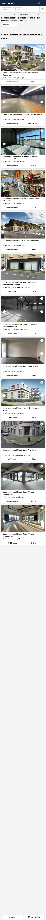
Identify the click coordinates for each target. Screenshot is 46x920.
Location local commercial (14, 15)
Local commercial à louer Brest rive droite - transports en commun (19, 283)
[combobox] (10, 25)
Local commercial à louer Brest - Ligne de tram (20, 366)
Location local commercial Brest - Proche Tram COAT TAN (21, 200)
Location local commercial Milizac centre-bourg (21, 241)
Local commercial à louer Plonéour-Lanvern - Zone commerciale (20, 325)
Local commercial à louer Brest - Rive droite (19, 450)
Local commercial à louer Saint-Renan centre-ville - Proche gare (22, 74)
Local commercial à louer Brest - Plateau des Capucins (18, 493)
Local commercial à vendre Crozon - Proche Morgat (22, 115)
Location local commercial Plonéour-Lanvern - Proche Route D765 (20, 158)
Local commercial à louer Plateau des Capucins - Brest (21, 409)
